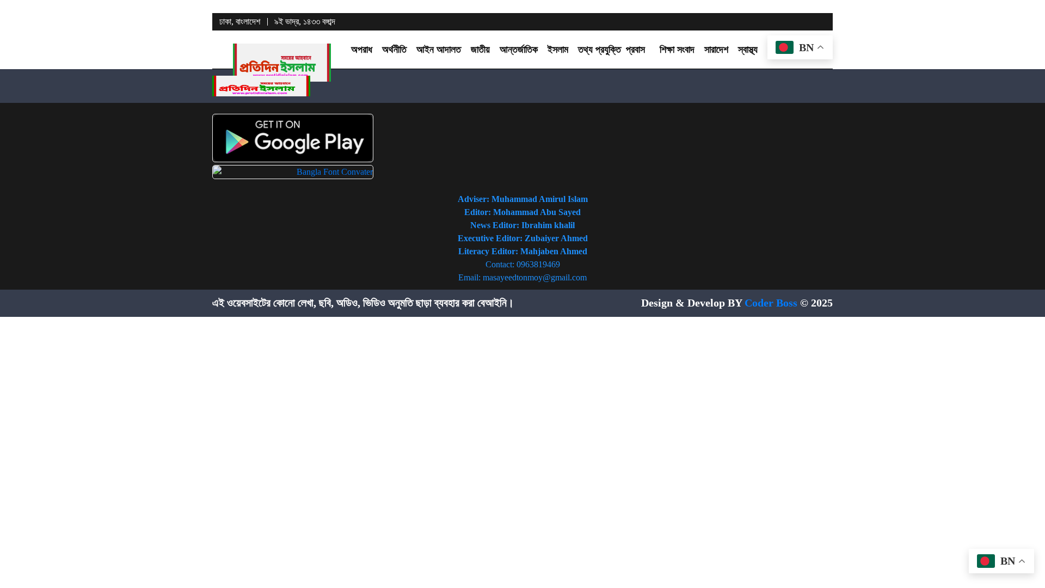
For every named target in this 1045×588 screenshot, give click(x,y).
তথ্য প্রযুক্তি (599, 49)
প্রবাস (635, 49)
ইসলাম (558, 49)
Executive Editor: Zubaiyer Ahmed (523, 238)
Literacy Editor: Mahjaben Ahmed (522, 251)
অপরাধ (361, 49)
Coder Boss (771, 303)
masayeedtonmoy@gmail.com (535, 277)
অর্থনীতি (394, 49)
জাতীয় (480, 49)
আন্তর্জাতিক (519, 49)
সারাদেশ (716, 49)
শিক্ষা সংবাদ (677, 49)
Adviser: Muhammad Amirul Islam (523, 199)
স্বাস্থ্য (748, 49)
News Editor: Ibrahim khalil (522, 225)
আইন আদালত (438, 49)
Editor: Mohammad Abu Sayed (522, 212)
